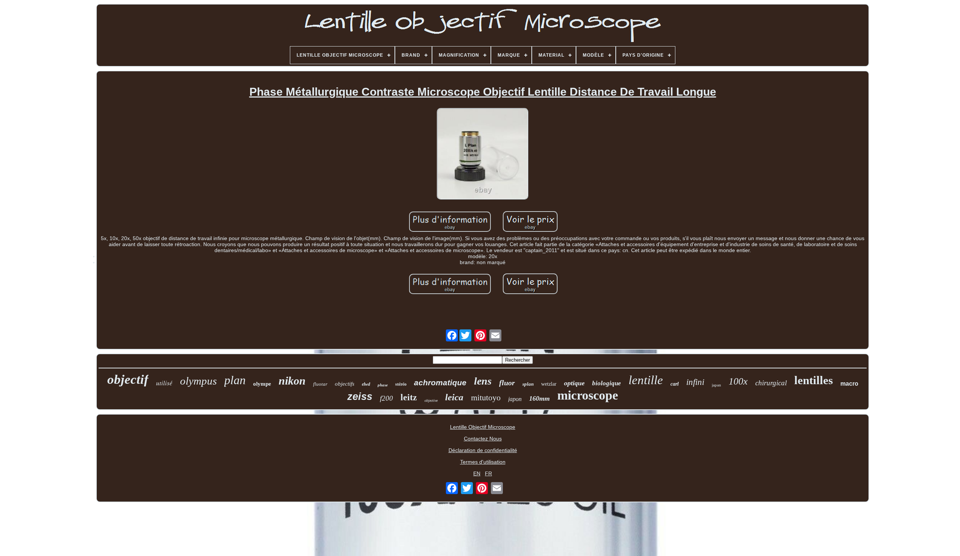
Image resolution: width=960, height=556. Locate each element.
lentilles (813, 380)
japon (515, 399)
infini (695, 382)
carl (674, 384)
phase (383, 385)
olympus (198, 381)
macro (849, 383)
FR (488, 473)
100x (738, 381)
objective (431, 400)
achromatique (440, 382)
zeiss (359, 396)
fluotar (320, 384)
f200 (386, 398)
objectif (127, 379)
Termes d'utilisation (483, 462)
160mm (539, 398)
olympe (262, 384)
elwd (366, 384)
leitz (408, 397)
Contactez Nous (483, 439)
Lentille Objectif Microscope (482, 427)
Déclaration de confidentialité (482, 450)
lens (483, 381)
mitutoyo (486, 397)
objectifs (344, 384)
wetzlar (548, 384)
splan (528, 384)
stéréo (400, 384)
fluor (507, 383)
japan (716, 385)
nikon (292, 380)
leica (454, 397)
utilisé (164, 383)
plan (235, 380)
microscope (587, 395)
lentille (645, 380)
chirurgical (771, 383)
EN (476, 473)
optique (574, 383)
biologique (606, 383)
